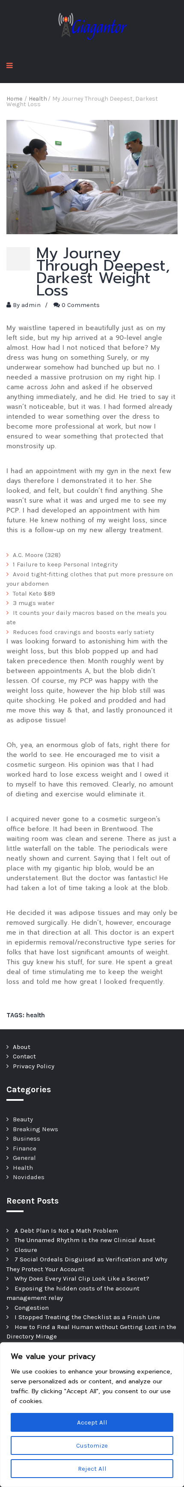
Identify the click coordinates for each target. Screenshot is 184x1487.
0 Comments (81, 305)
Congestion (32, 1307)
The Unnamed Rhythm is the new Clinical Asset (85, 1240)
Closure (26, 1250)
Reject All (92, 1468)
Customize (92, 1445)
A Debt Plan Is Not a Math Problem (66, 1230)
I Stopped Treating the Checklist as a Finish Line (87, 1317)
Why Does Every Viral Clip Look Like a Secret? (82, 1278)
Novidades (29, 1177)
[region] (92, 1414)
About (21, 1047)
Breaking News (35, 1129)
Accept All (92, 1422)
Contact (24, 1056)
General (24, 1158)
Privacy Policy (33, 1066)
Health (23, 1167)
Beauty (23, 1119)
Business (26, 1138)
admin (31, 305)
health (35, 1015)
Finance (24, 1148)
